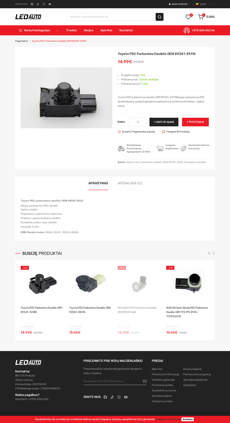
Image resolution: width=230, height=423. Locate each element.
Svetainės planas (162, 396)
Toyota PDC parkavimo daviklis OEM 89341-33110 (59, 41)
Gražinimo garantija (163, 379)
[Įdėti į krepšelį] (205, 330)
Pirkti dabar (196, 121)
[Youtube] (49, 4)
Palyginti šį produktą (177, 131)
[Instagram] (43, 4)
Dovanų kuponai (192, 369)
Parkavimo (190, 162)
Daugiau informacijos (167, 419)
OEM (165, 162)
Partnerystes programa (197, 374)
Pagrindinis (21, 41)
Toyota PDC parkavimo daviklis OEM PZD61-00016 (90, 310)
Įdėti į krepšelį (165, 121)
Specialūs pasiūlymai (195, 379)
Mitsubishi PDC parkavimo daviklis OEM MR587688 (137, 310)
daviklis (157, 162)
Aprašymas (98, 183)
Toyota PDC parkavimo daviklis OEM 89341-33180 (41, 310)
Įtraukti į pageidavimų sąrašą (138, 131)
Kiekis (121, 121)
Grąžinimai (189, 385)
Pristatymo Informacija (165, 374)
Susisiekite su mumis (164, 390)
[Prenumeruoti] (143, 381)
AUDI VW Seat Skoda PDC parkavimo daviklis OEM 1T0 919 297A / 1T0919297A (187, 312)
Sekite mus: (21, 4)
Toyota (130, 162)
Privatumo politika (162, 385)
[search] (160, 17)
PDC (137, 162)
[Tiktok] (37, 4)
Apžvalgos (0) (130, 183)
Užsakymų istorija (162, 401)
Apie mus (157, 369)
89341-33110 (176, 162)
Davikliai (201, 162)
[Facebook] (31, 4)
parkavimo (146, 162)
